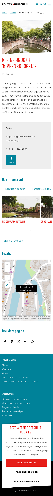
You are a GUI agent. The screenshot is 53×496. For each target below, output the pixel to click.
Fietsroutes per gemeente (14, 399)
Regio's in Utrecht (10, 407)
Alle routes (7, 415)
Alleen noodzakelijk (27, 472)
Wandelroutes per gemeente (16, 403)
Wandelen (7, 369)
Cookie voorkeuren (27, 490)
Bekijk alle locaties (12, 241)
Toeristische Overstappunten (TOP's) (20, 381)
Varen (5, 373)
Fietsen (5, 365)
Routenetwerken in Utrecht (15, 377)
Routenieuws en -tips (12, 411)
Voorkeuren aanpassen (27, 481)
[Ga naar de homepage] (15, 4)
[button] (26, 290)
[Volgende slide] (30, 231)
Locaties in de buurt (15, 189)
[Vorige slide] (22, 231)
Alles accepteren (26, 462)
